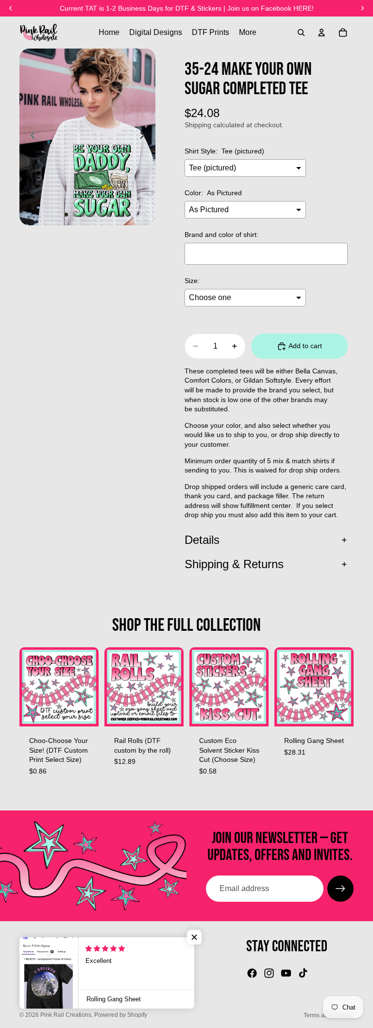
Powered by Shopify (120, 1014)
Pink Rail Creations (65, 1014)
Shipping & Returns (234, 564)
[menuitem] (247, 32)
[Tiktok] (303, 973)
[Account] (321, 32)
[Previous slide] (30, 137)
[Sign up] (340, 889)
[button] (194, 937)
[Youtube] (286, 973)
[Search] (301, 32)
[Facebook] (252, 973)
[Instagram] (269, 973)
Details (202, 539)
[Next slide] (144, 137)
